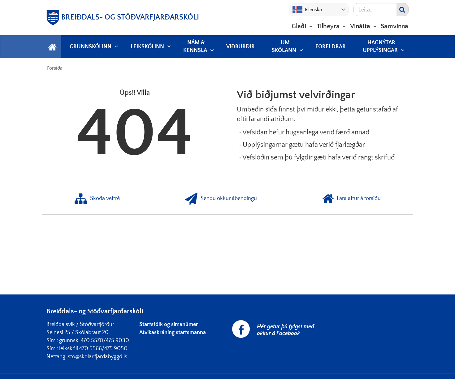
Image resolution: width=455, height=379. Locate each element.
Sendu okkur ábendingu (229, 198)
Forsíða (55, 68)
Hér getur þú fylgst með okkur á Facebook (285, 330)
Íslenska (313, 9)
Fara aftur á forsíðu (359, 198)
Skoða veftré (105, 198)
